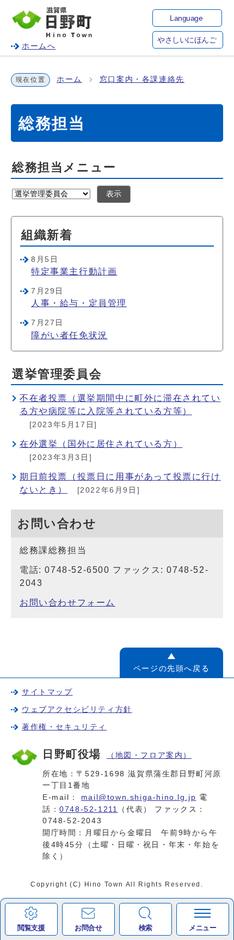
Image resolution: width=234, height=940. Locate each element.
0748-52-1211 (88, 809)
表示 (113, 194)
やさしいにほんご (186, 40)
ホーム (69, 79)
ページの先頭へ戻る (171, 668)
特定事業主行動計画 (74, 271)
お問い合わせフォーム (67, 602)
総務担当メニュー (64, 167)
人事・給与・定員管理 (79, 303)
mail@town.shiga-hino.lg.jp (138, 797)
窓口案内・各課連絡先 (142, 79)
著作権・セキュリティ (64, 726)
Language (186, 18)
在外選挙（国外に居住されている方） (101, 443)
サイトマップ (47, 691)
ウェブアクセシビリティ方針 (77, 709)
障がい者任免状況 (69, 335)
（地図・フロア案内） (149, 755)
